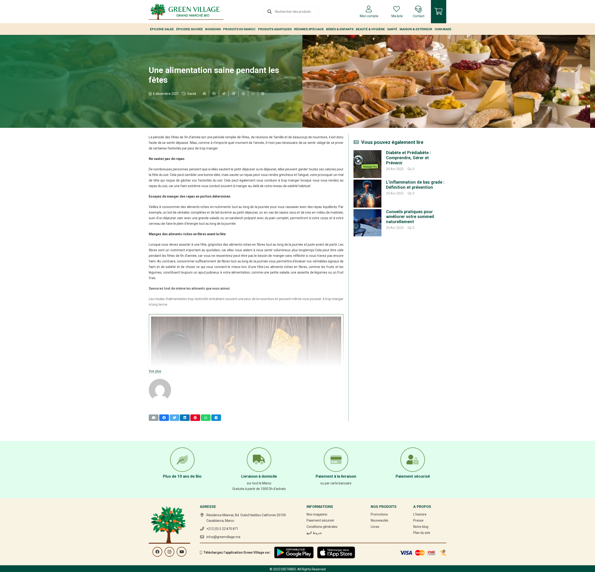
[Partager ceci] (214, 93)
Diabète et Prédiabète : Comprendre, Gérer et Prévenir (408, 157)
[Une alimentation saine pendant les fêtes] (446, 81)
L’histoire (419, 514)
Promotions (379, 514)
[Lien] (186, 11)
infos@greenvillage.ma (223, 537)
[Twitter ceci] (224, 93)
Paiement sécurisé (320, 520)
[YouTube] (181, 552)
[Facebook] (157, 552)
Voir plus (155, 371)
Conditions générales (322, 527)
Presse (418, 520)
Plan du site (421, 533)
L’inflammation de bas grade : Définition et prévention (415, 185)
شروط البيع (314, 533)
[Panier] (438, 11)
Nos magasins (317, 514)
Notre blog (420, 527)
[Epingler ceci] (243, 93)
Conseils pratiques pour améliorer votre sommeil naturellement (410, 216)
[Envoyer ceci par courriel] (204, 93)
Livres (375, 527)
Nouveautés (379, 520)
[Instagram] (169, 552)
